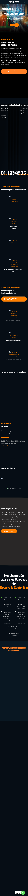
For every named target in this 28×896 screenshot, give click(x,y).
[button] (25, 2)
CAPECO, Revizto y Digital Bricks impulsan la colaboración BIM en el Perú (13, 442)
